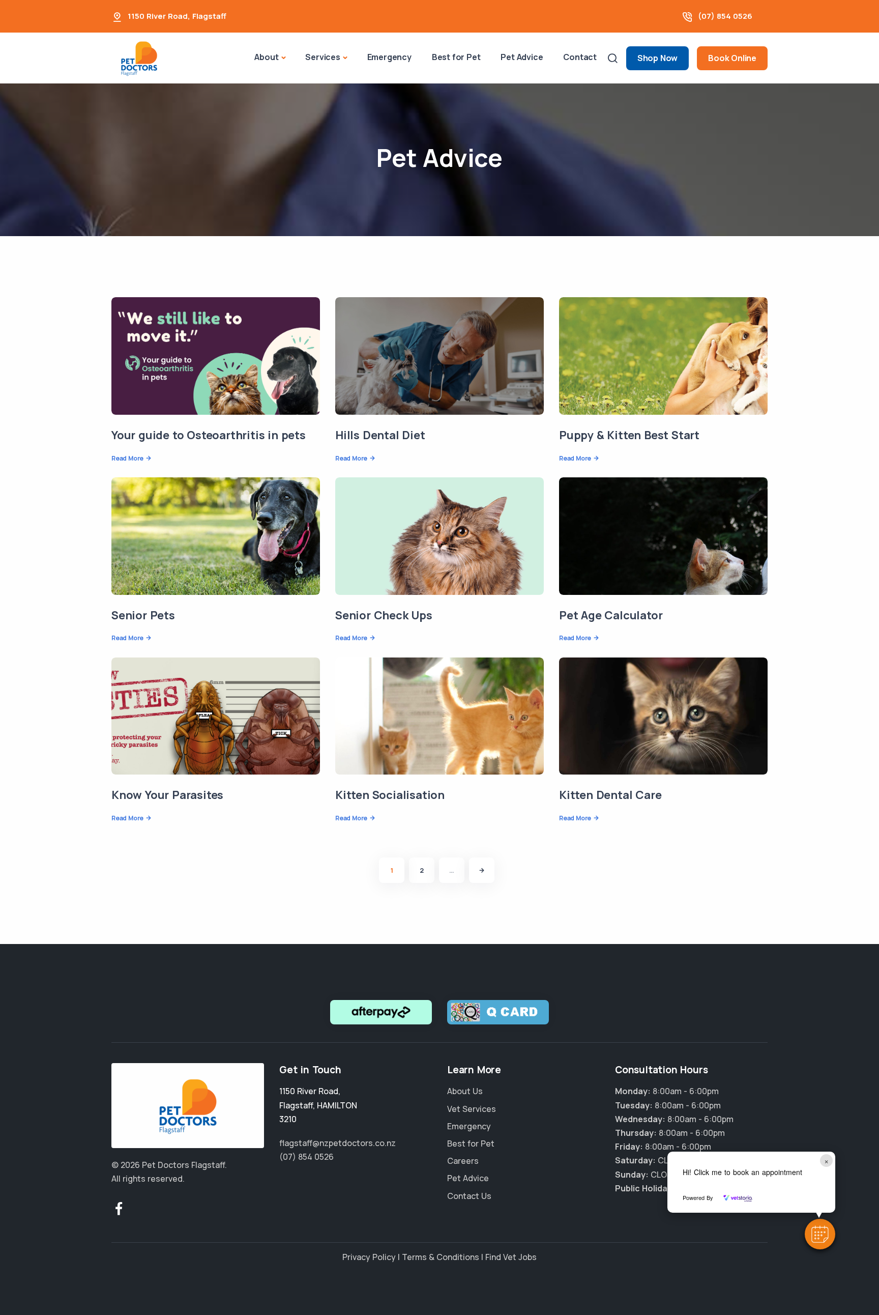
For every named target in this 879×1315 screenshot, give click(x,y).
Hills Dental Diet (380, 435)
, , (318, 1104)
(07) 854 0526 (725, 16)
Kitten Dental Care (610, 795)
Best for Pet (456, 57)
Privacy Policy (369, 1257)
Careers (463, 1160)
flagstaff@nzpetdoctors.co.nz (337, 1143)
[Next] (481, 870)
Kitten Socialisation (390, 795)
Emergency (389, 57)
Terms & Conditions (440, 1257)
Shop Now (657, 58)
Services (322, 57)
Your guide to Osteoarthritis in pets (208, 435)
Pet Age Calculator (610, 615)
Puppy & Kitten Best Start (629, 435)
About (266, 57)
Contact (580, 57)
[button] (820, 1234)
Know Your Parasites (167, 795)
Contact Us (469, 1196)
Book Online (732, 58)
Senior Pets (143, 615)
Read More (127, 458)
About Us (465, 1091)
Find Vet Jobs (511, 1257)
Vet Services (471, 1108)
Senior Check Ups (383, 615)
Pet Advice (522, 57)
